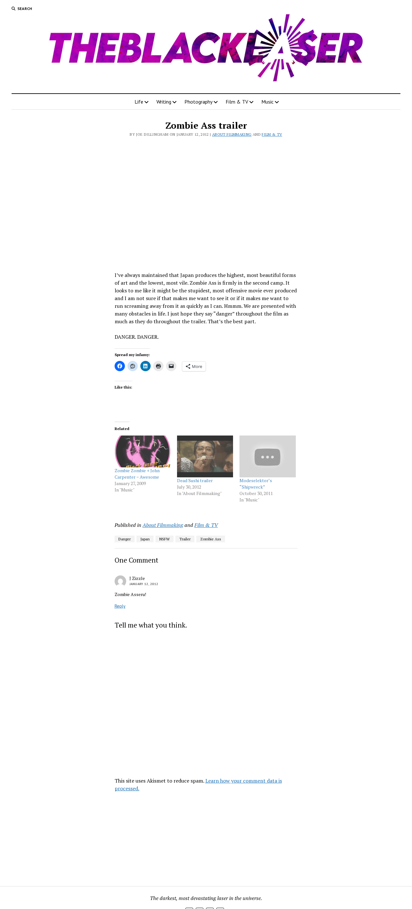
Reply (120, 606)
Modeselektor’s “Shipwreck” (255, 483)
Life (139, 101)
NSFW (164, 539)
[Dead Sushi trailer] (205, 457)
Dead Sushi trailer (195, 480)
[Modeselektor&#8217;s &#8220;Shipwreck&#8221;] (267, 457)
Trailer (185, 539)
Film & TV (237, 101)
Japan (145, 539)
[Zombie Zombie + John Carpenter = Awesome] (143, 452)
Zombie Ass (210, 539)
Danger (124, 539)
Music (267, 101)
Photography (198, 101)
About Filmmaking (232, 134)
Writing (163, 101)
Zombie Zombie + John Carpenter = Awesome (137, 473)
